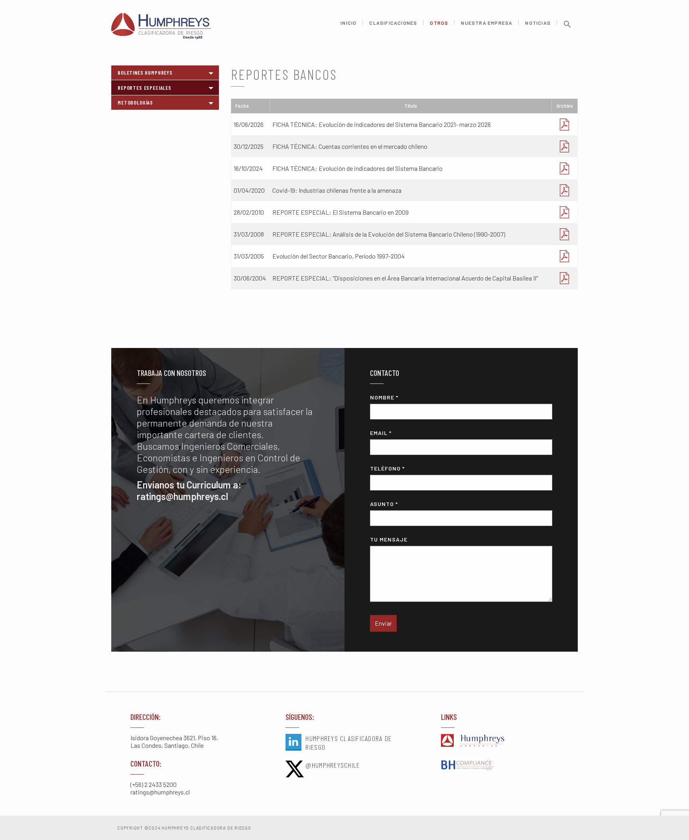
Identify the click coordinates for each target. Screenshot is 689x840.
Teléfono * (387, 468)
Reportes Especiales (144, 87)
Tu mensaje (388, 539)
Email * (381, 432)
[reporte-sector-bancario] (564, 212)
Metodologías (135, 102)
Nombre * (384, 397)
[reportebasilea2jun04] (564, 278)
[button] (567, 27)
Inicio (348, 23)
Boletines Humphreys (145, 72)
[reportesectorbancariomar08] (564, 234)
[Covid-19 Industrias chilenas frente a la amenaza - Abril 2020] (564, 190)
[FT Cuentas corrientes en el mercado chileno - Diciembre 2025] (564, 146)
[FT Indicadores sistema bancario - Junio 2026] (564, 124)
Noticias (538, 23)
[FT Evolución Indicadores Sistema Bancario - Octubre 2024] (564, 168)
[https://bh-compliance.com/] (500, 765)
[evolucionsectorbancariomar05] (564, 256)
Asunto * (384, 503)
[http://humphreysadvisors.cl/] (500, 741)
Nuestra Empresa (486, 23)
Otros (439, 23)
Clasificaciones (393, 23)
